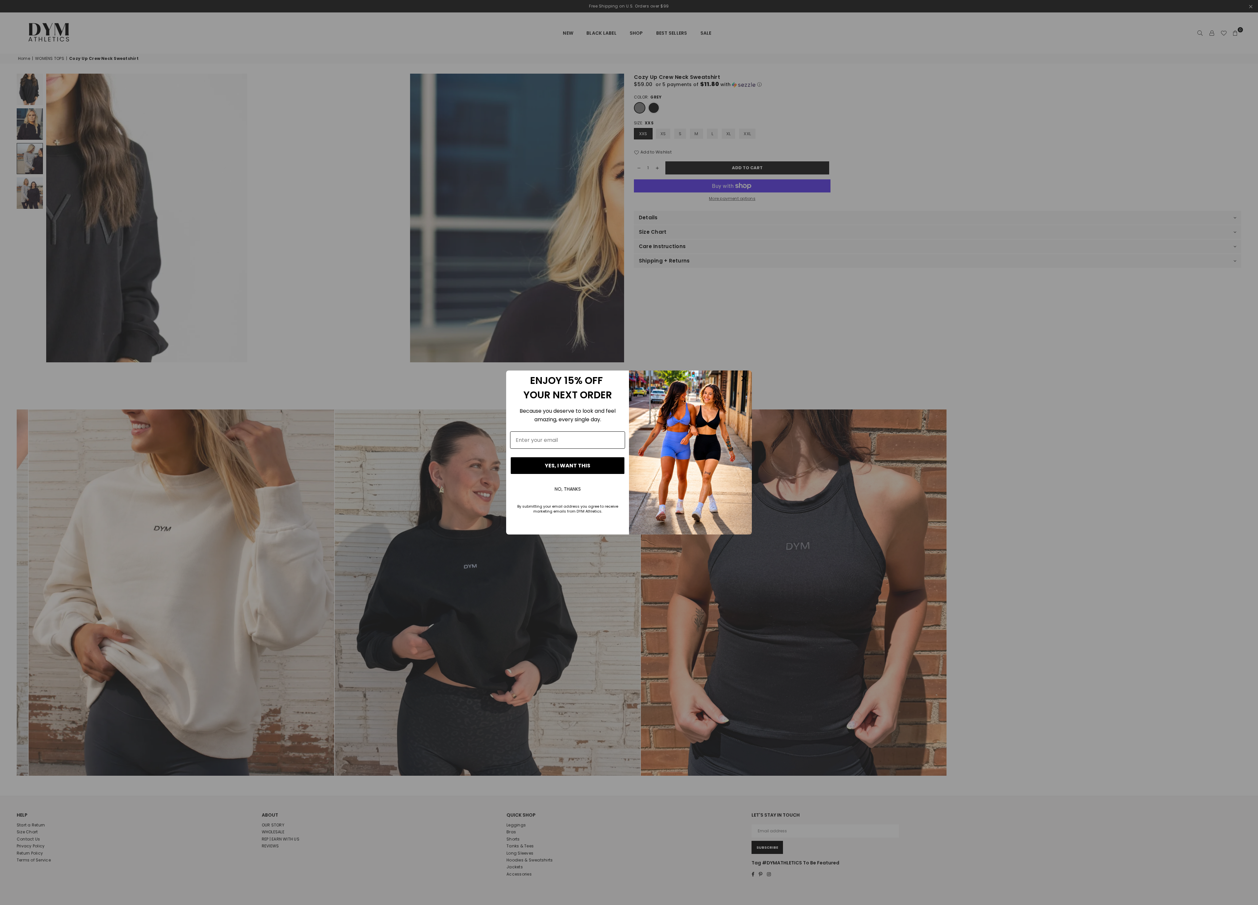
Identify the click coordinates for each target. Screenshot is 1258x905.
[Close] (744, 378)
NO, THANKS (568, 489)
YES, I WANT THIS (567, 465)
